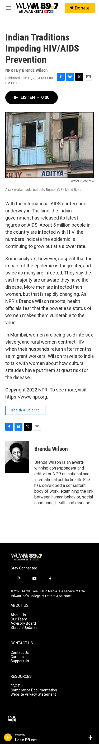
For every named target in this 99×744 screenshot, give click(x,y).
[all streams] (92, 737)
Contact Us (20, 653)
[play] (8, 737)
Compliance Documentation (34, 690)
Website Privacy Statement (33, 694)
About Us (18, 615)
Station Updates (24, 628)
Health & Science (25, 410)
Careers (17, 657)
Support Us (20, 661)
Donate (82, 8)
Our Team (19, 619)
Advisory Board (23, 623)
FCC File (17, 686)
